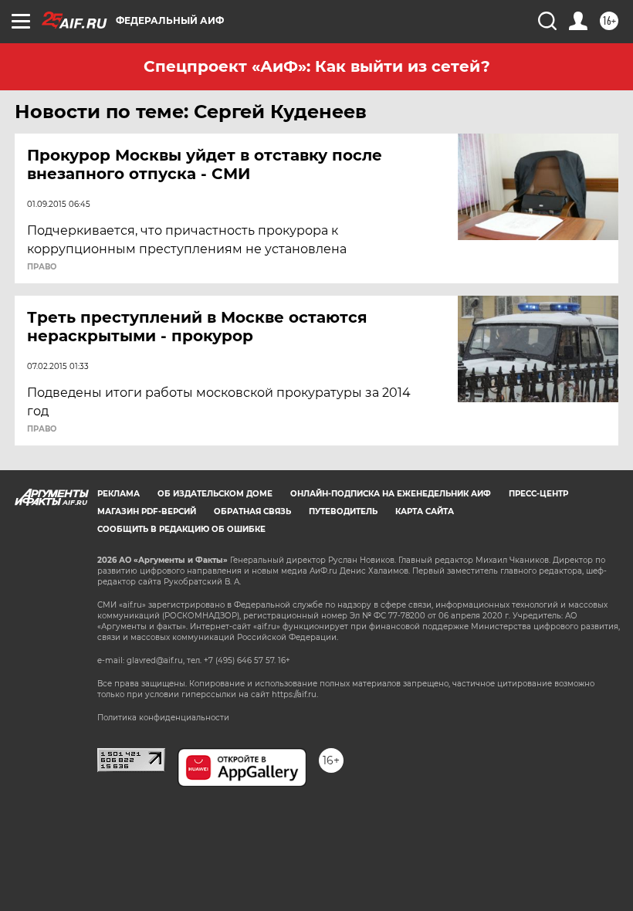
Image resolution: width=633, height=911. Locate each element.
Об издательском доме (214, 494)
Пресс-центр (538, 494)
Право (41, 267)
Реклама (118, 494)
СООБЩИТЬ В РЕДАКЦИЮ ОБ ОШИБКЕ (181, 529)
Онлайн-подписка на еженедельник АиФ (390, 494)
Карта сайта (424, 511)
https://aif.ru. (295, 694)
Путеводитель (343, 511)
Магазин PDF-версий (146, 511)
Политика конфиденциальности (163, 718)
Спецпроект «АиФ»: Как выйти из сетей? (317, 66)
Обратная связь (252, 511)
